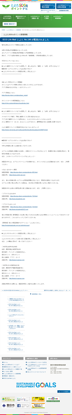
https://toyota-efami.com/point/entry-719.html (23, 207)
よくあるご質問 (8, 371)
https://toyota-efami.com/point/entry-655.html (23, 172)
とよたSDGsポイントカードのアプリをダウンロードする (37, 365)
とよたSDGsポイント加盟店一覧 (13, 369)
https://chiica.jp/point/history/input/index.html (15, 103)
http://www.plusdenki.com (17, 199)
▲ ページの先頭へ (64, 391)
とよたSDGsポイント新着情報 (13, 30)
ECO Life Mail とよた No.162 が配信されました (16, 343)
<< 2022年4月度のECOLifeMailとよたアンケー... (15, 290)
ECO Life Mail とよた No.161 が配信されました (16, 349)
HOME (3, 30)
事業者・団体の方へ (9, 376)
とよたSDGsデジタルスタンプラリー (16, 315)
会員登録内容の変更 (64, 10)
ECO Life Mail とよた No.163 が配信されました (16, 338)
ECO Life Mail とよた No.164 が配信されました (16, 333)
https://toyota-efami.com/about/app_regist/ (15, 95)
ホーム (6, 362)
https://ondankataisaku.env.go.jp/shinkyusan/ (16, 225)
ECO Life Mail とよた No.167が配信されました (16, 305)
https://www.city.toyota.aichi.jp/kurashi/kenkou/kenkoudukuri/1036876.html (25, 130)
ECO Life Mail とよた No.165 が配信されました (16, 321)
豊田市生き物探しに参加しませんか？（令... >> (57, 290)
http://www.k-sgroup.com (16, 260)
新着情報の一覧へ (37, 294)
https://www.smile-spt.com (17, 175)
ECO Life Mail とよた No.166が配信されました (16, 310)
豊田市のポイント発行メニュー (12, 367)
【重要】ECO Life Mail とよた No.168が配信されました (16, 299)
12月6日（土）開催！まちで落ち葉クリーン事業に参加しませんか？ (16, 327)
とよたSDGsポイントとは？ (11, 364)
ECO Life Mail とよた (10, 378)
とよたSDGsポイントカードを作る (37, 362)
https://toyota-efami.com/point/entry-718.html (23, 196)
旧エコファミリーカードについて (48, 11)
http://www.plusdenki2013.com (18, 209)
